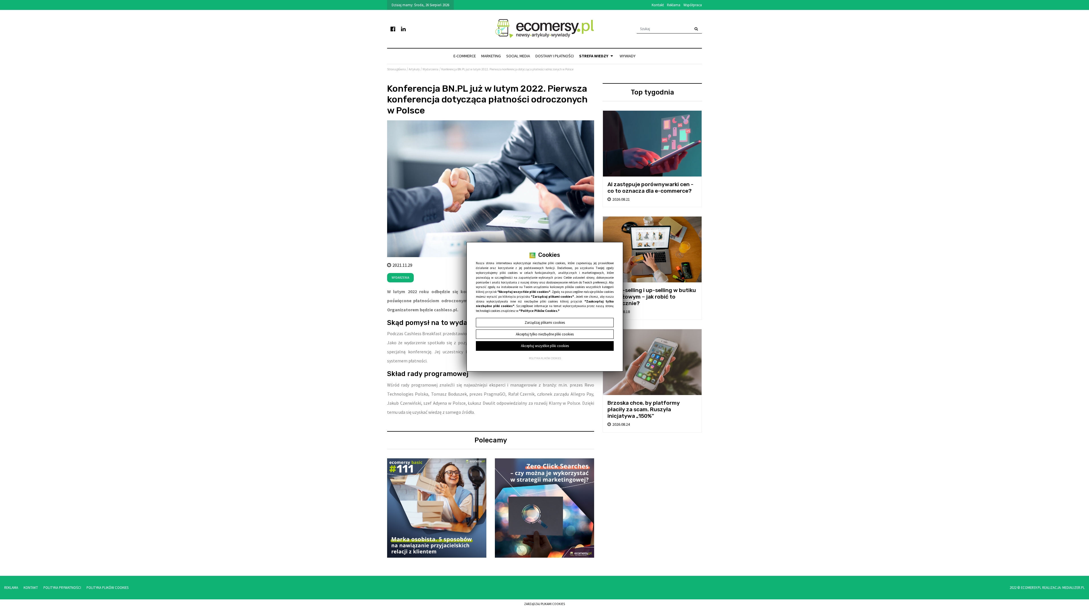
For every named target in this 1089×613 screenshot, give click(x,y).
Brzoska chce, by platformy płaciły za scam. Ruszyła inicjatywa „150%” (643, 409)
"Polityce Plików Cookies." (539, 311)
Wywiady (628, 55)
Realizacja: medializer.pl (1063, 587)
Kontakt (658, 5)
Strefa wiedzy (594, 55)
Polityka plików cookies (545, 358)
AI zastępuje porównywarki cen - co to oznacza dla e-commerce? (650, 187)
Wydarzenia (400, 278)
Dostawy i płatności (554, 55)
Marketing (491, 55)
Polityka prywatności (62, 587)
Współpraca (692, 5)
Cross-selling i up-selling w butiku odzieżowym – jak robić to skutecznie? (651, 296)
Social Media (518, 55)
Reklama (673, 5)
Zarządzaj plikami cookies (544, 604)
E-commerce (464, 55)
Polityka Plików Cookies (107, 587)
